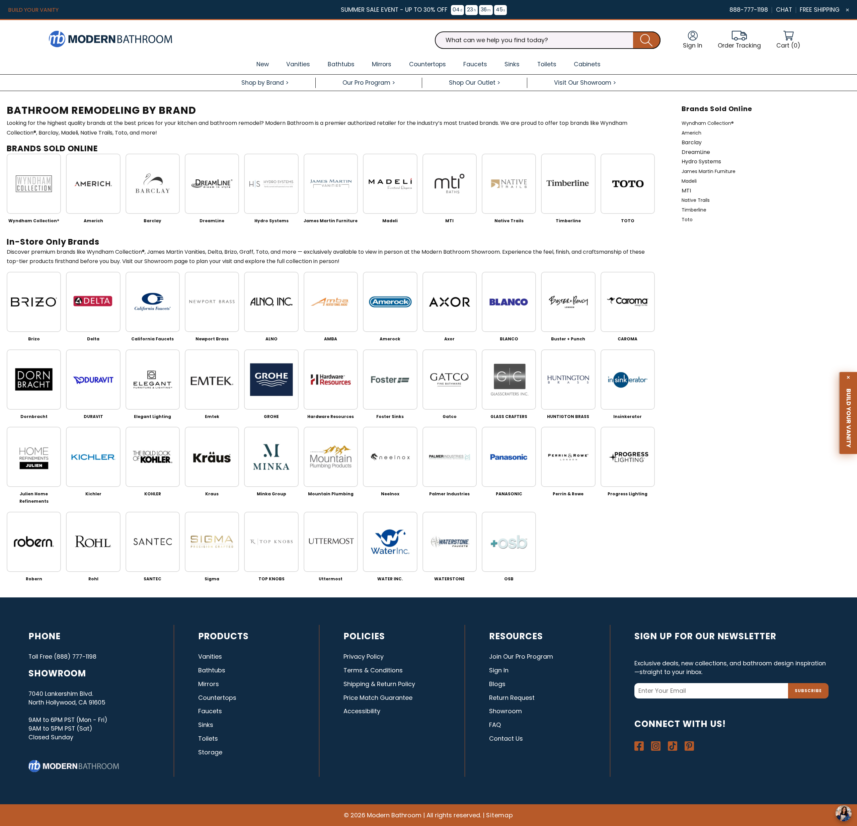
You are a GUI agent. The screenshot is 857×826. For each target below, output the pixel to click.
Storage (210, 752)
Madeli (689, 181)
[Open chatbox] (844, 813)
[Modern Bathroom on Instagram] (655, 746)
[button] (788, 40)
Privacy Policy (363, 656)
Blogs (497, 684)
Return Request (512, 697)
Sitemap (500, 815)
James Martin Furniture (708, 171)
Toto (687, 219)
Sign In (499, 670)
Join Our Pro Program (521, 656)
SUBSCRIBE (808, 690)
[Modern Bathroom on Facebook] (639, 746)
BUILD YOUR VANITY (33, 10)
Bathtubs (211, 670)
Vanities (210, 656)
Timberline (694, 209)
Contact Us (506, 738)
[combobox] (547, 40)
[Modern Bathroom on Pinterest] (689, 746)
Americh (691, 133)
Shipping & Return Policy (379, 684)
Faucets (210, 711)
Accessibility (361, 711)
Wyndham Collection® (708, 123)
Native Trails (696, 200)
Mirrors (208, 684)
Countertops (217, 697)
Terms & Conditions (373, 670)
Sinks (205, 725)
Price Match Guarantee (377, 697)
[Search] (646, 40)
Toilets (208, 738)
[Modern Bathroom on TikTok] (672, 746)
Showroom (505, 711)
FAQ (495, 725)
